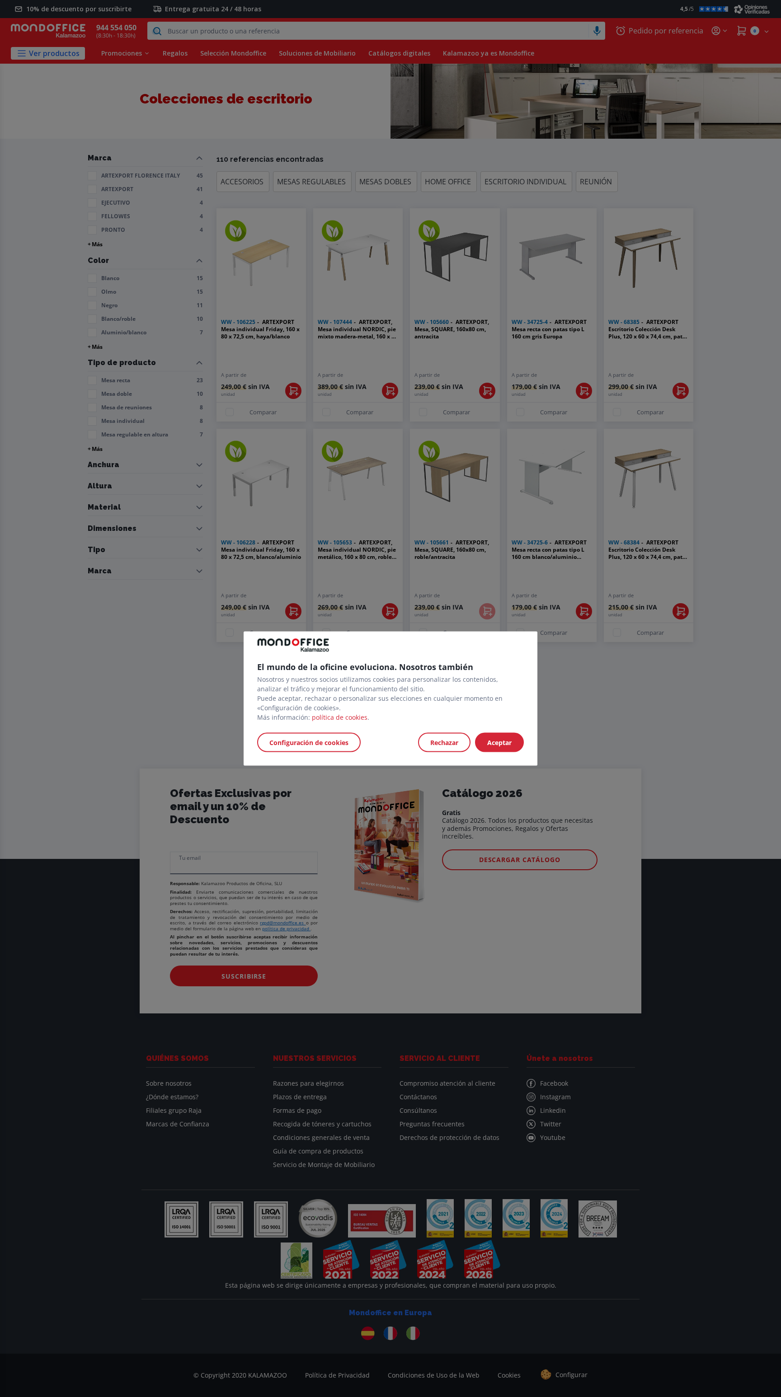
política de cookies (339, 717)
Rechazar (444, 742)
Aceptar (499, 742)
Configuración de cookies (308, 742)
